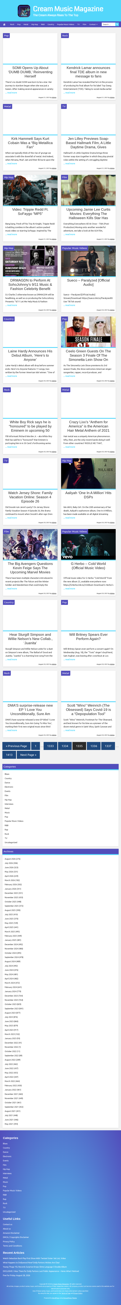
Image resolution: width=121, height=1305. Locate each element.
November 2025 (11, 897)
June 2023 (9, 1021)
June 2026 (9, 867)
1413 (9, 754)
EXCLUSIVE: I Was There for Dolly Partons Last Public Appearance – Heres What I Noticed (41, 1271)
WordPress (55, 1298)
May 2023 (9, 1026)
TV (78, 24)
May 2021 (9, 1124)
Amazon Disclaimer (11, 1233)
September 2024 (12, 957)
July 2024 (9, 966)
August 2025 (10, 910)
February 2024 (11, 987)
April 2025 (9, 927)
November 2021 (11, 1098)
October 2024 (10, 953)
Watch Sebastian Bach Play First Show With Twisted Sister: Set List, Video (34, 1258)
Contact (92, 24)
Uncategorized (11, 842)
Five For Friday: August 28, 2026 (16, 1275)
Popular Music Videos (65, 24)
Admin (54, 97)
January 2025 (10, 940)
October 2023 (10, 1004)
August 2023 (10, 1013)
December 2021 (11, 1094)
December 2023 (11, 996)
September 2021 (12, 1107)
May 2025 (9, 923)
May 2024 (9, 974)
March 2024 (10, 983)
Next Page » (28, 754)
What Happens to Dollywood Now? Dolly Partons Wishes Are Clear (31, 1263)
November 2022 (11, 1047)
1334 (65, 746)
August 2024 (10, 961)
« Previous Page (16, 746)
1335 (79, 746)
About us (7, 1229)
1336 (93, 746)
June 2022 (9, 1068)
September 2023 (12, 1009)
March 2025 (10, 932)
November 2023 (11, 1000)
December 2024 (11, 944)
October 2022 (10, 1051)
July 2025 (9, 914)
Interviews (9, 804)
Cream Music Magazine (68, 9)
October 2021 (10, 1103)
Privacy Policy (9, 1241)
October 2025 (10, 902)
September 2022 (12, 1056)
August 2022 (10, 1060)
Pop (19, 24)
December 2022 (11, 1043)
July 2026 (9, 863)
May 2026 (9, 872)
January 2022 (10, 1090)
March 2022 (10, 1081)
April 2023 (9, 1030)
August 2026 (10, 859)
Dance (7, 783)
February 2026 (11, 884)
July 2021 (9, 1115)
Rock (12, 24)
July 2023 (9, 1017)
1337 (108, 746)
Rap (6, 830)
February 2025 (11, 936)
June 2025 (9, 919)
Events (7, 791)
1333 (50, 746)
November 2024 (11, 949)
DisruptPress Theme (70, 1298)
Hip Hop (34, 24)
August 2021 (10, 1111)
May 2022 (9, 1073)
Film (84, 24)
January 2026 (10, 889)
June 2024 (9, 970)
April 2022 (9, 1077)
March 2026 (10, 880)
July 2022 (9, 1064)
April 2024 (9, 979)
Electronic (9, 787)
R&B (43, 24)
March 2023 (10, 1034)
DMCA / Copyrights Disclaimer (16, 1237)
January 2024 (10, 991)
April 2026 (9, 876)
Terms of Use (65, 1293)
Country (51, 24)
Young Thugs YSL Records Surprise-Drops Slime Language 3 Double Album (35, 1267)
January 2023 (10, 1038)
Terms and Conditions (12, 1246)
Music (7, 813)
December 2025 (11, 893)
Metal (26, 24)
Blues (7, 774)
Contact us (7, 1224)
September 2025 (12, 906)
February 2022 (11, 1085)
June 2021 (9, 1120)
